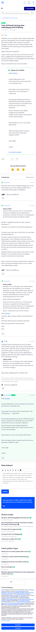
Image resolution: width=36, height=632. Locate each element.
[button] (2, 9)
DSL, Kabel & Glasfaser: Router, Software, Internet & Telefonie (17, 526)
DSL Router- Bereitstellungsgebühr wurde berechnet (15, 518)
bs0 (5, 341)
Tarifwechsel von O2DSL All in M (10, 539)
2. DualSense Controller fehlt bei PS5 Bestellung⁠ (14, 556)
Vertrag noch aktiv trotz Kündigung (10, 534)
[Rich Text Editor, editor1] (18, 480)
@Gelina (14, 73)
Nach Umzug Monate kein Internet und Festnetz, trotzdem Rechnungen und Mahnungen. (17, 523)
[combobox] (18, 13)
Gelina (5, 35)
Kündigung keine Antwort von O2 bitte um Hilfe (14, 562)
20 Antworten (5, 564)
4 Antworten (4, 554)
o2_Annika (6, 395)
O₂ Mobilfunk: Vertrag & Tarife (10, 18)
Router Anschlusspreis (7, 567)
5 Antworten (4, 559)
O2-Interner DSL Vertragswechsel (10, 529)
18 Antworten (4, 569)
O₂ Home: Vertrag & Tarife (7, 531)
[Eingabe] (3, 13)
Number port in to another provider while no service (15, 551)
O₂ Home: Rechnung (6, 520)
